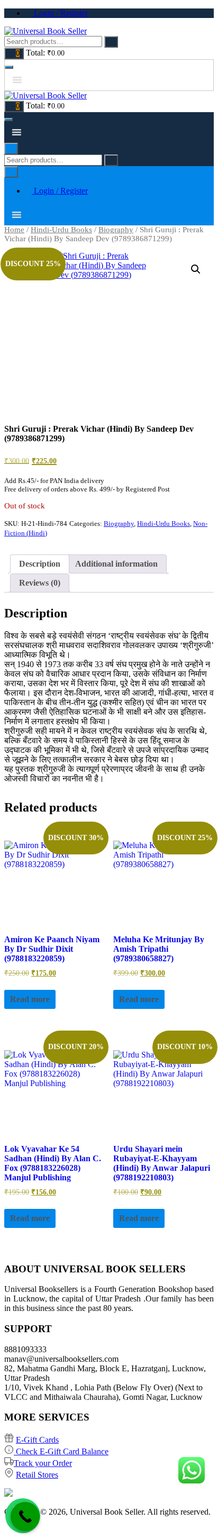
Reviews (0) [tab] (39, 582)
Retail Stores (37, 1474)
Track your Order (43, 1463)
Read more (30, 999)
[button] (195, 269)
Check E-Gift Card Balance (61, 1451)
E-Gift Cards (37, 1439)
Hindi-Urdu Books (61, 229)
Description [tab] (39, 563)
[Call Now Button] (25, 1516)
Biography (115, 229)
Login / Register (60, 12)
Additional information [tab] (116, 563)
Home (14, 229)
